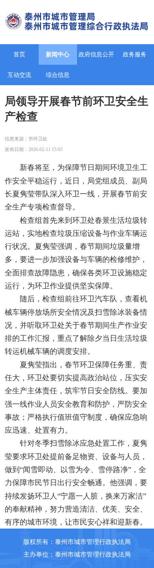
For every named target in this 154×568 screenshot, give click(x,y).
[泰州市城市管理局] (77, 20)
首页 (19, 54)
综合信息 (57, 75)
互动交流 (19, 75)
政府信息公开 (96, 54)
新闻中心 (57, 54)
